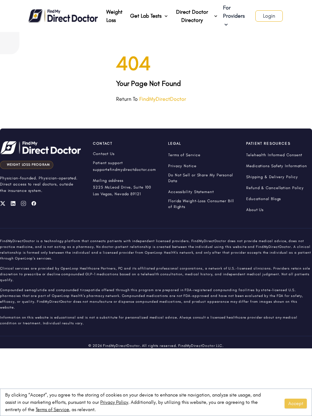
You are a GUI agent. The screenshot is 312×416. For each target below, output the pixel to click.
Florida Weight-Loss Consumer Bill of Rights (201, 204)
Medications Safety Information (276, 166)
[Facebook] (34, 203)
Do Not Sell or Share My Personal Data (200, 178)
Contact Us (104, 153)
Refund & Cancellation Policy (275, 187)
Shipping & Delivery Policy (272, 177)
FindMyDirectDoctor (162, 99)
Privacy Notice (182, 166)
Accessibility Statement (191, 191)
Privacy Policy (114, 402)
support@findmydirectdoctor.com (124, 169)
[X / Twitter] (2, 203)
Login (269, 15)
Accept (295, 403)
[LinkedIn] (13, 203)
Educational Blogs (263, 198)
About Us (255, 209)
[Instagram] (23, 203)
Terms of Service (52, 409)
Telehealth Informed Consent (274, 155)
